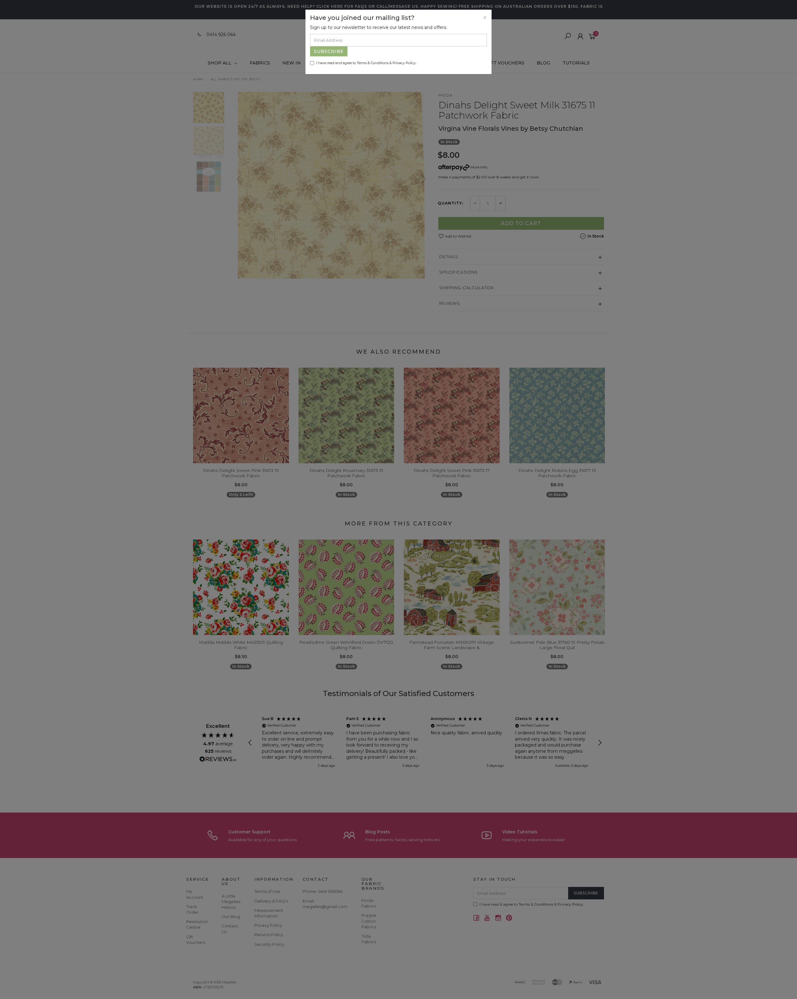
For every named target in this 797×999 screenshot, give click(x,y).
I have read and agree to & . (366, 63)
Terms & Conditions (373, 63)
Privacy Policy (404, 63)
